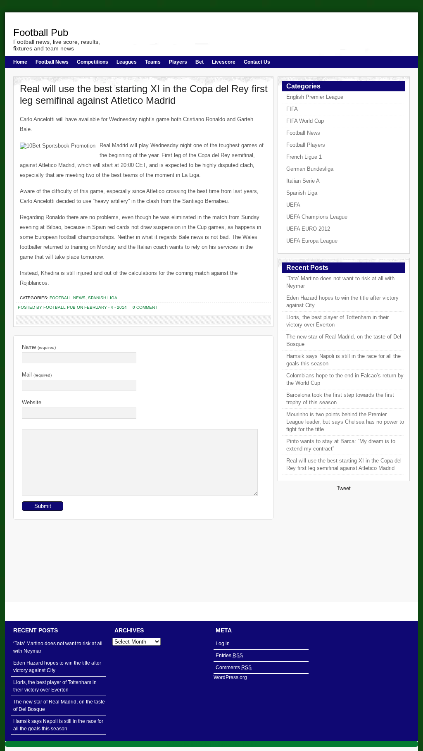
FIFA (292, 109)
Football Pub (40, 32)
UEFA (293, 205)
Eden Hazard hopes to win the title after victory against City (342, 301)
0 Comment (145, 307)
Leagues (126, 62)
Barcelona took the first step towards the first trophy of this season (340, 398)
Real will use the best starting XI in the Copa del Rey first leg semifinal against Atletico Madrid (144, 94)
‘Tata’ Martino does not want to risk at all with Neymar (340, 282)
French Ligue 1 (304, 157)
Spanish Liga (102, 298)
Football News (52, 62)
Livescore (223, 62)
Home (20, 62)
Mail (37, 375)
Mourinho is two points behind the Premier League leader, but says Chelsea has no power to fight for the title (345, 421)
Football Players (305, 145)
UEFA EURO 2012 (308, 229)
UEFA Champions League (316, 217)
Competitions (92, 62)
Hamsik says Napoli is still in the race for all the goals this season (343, 360)
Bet (199, 62)
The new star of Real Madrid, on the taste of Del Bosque (343, 340)
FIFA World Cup (305, 121)
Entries (229, 655)
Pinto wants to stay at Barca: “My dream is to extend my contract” (340, 445)
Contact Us (257, 62)
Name (39, 347)
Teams (153, 62)
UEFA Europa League (311, 241)
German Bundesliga (309, 169)
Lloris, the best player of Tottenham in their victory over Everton (337, 321)
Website (31, 402)
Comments (234, 667)
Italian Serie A (303, 181)
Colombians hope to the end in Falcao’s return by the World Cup (345, 379)
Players (178, 62)
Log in (223, 643)
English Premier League (314, 97)
